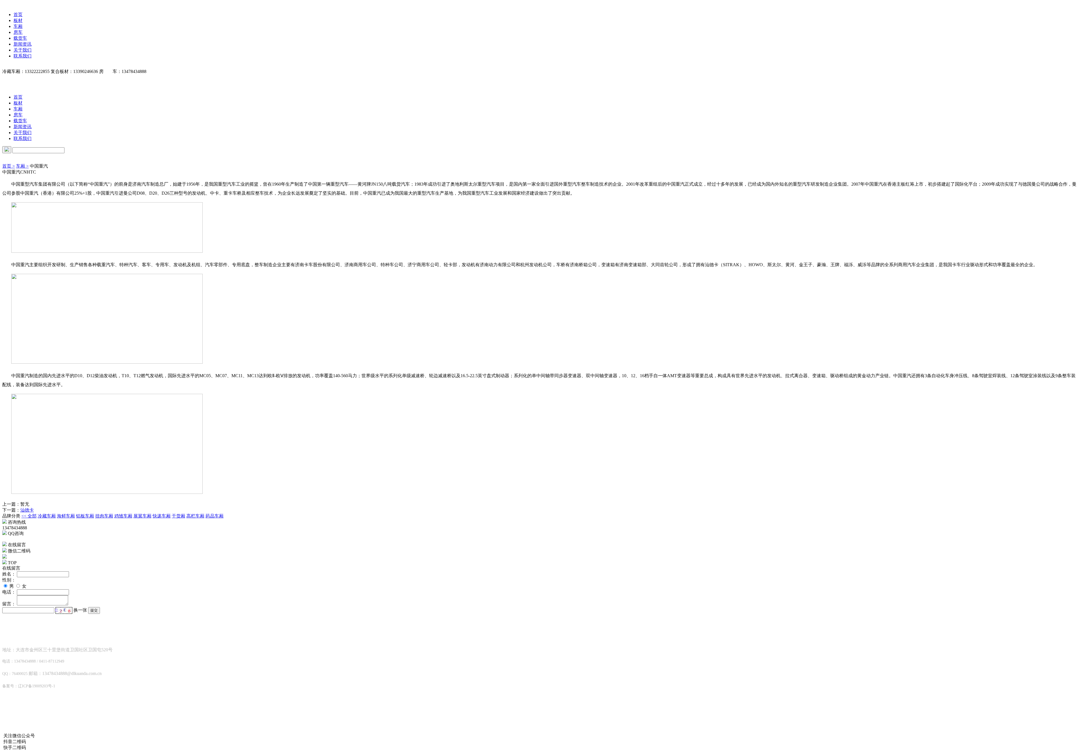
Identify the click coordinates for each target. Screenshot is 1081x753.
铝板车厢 (85, 516)
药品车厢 (215, 516)
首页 (18, 14)
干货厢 (178, 516)
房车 (18, 32)
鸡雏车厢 (123, 516)
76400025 (11, 539)
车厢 (18, 26)
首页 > (8, 166)
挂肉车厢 (104, 516)
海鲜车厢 (66, 516)
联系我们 (23, 56)
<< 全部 (29, 516)
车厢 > (22, 166)
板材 (18, 20)
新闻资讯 (23, 44)
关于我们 (23, 50)
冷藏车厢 (47, 516)
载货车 (20, 38)
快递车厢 (162, 516)
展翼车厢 (142, 516)
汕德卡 (27, 510)
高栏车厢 (195, 516)
